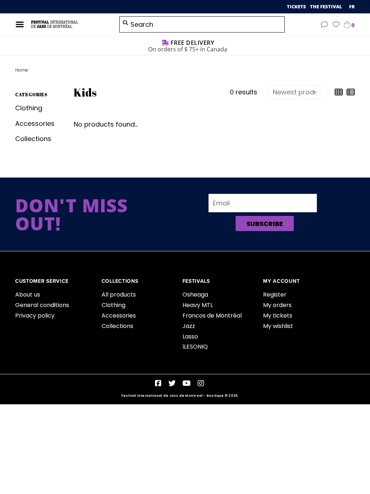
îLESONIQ (195, 346)
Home (21, 70)
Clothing (28, 107)
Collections (33, 138)
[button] (324, 24)
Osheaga (195, 294)
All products (119, 294)
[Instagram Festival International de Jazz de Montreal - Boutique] (201, 383)
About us (27, 294)
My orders (277, 305)
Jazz (188, 326)
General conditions (42, 305)
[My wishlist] (336, 24)
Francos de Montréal (212, 315)
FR (352, 6)
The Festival (326, 6)
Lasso (190, 336)
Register (275, 294)
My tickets (277, 315)
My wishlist (278, 326)
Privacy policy (35, 315)
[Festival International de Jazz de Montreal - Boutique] (69, 24)
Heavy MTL (197, 305)
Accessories (35, 123)
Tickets (297, 6)
